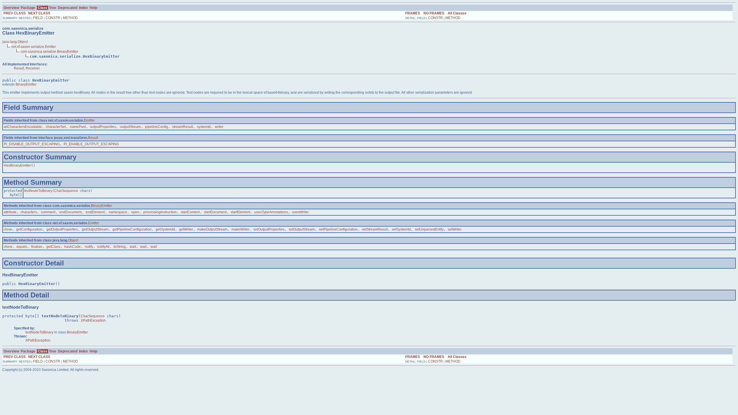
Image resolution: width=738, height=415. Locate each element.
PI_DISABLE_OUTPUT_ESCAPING (32, 144)
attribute (10, 212)
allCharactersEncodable (23, 127)
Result (19, 68)
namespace (118, 212)
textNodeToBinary (38, 191)
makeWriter (240, 229)
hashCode (72, 247)
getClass (53, 247)
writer (219, 127)
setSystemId (401, 229)
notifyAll (103, 247)
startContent (190, 212)
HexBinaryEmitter (17, 165)
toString (120, 247)
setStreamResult (375, 229)
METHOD (70, 18)
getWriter (186, 229)
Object (73, 240)
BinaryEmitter (26, 84)
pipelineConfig (156, 127)
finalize (36, 247)
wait (133, 247)
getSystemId (165, 229)
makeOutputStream (212, 229)
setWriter (455, 229)
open (135, 212)
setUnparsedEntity (429, 229)
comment (48, 212)
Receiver (33, 68)
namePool (78, 127)
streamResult (182, 127)
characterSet (56, 127)
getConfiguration (29, 229)
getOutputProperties (62, 229)
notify (89, 247)
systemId (204, 127)
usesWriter (300, 212)
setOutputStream (302, 229)
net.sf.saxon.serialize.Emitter (33, 47)
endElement (95, 212)
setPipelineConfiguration (338, 229)
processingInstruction (160, 212)
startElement (240, 212)
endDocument (70, 212)
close (8, 229)
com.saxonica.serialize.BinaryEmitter (49, 52)
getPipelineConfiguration (132, 229)
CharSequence (66, 191)
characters (28, 212)
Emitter (89, 120)
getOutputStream (95, 229)
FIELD (38, 18)
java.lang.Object (15, 42)
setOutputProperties (269, 229)
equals (21, 247)
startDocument (215, 212)
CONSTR (53, 18)
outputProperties (103, 127)
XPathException (93, 320)
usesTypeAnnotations (271, 212)
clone (8, 247)
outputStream (130, 127)
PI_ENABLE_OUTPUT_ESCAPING (91, 144)
